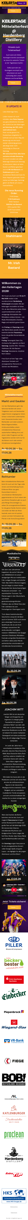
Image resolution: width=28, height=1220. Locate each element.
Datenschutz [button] (14, 1206)
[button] (22, 3)
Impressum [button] (14, 1212)
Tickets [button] (12, 11)
